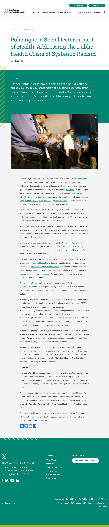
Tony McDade (61, 200)
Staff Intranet (52, 478)
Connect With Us (97, 5)
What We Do (51, 463)
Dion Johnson (45, 200)
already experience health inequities (35, 274)
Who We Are (51, 460)
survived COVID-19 (40, 179)
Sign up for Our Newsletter (85, 460)
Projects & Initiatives (83, 12)
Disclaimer (6, 503)
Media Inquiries (52, 471)
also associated (63, 250)
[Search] (103, 13)
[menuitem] (78, 5)
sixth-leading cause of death (37, 217)
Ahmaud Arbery (82, 338)
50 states (70, 189)
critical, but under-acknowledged (45, 266)
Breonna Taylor (31, 200)
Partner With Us (53, 474)
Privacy (16, 503)
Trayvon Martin (30, 341)
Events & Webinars (65, 12)
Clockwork (102, 506)
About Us (97, 12)
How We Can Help (78, 5)
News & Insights (48, 12)
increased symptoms (73, 243)
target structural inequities (37, 263)
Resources (36, 12)
